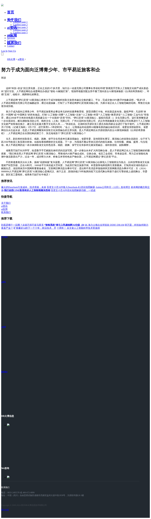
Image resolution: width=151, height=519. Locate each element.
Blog (9, 43)
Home (10, 19)
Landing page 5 (20, 32)
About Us (11, 35)
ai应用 (3, 327)
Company (11, 40)
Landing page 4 (20, 30)
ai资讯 (12, 27)
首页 (10, 12)
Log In (4, 51)
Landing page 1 (20, 22)
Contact (10, 46)
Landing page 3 (20, 27)
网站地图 (5, 510)
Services (11, 38)
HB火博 (11, 59)
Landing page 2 (20, 24)
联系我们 (14, 43)
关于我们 (14, 20)
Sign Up (12, 51)
